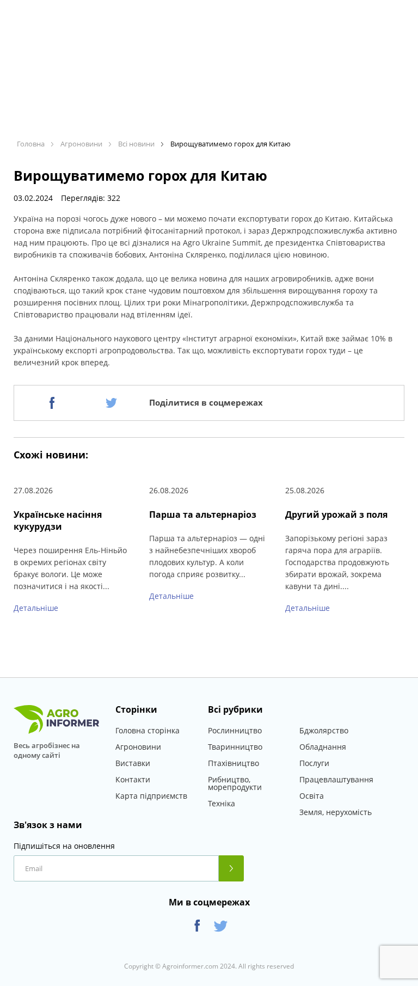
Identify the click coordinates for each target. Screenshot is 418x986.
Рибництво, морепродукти (235, 783)
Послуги (314, 763)
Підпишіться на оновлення (64, 846)
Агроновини (138, 747)
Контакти (132, 779)
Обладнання (322, 747)
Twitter (220, 926)
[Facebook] (52, 403)
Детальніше (36, 608)
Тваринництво (235, 747)
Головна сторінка (147, 730)
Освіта (311, 796)
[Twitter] (111, 403)
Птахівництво (233, 763)
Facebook (197, 926)
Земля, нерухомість (335, 812)
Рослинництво (235, 730)
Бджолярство (323, 730)
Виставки (132, 763)
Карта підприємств (151, 796)
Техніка (221, 803)
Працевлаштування (336, 779)
